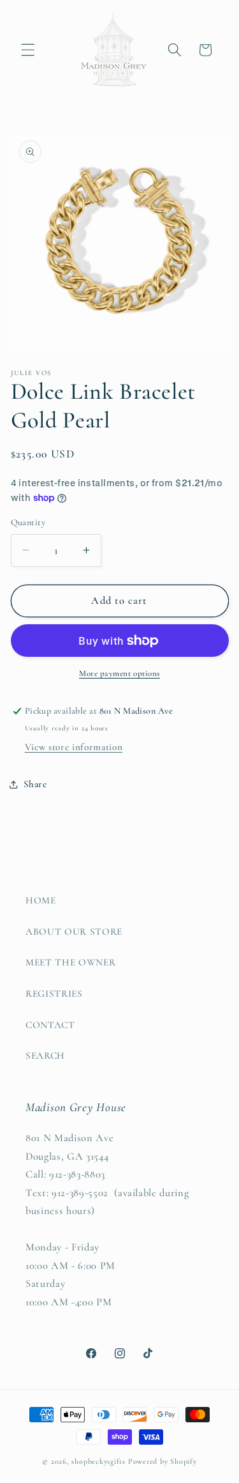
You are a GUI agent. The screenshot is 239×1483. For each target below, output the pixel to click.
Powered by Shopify (162, 1461)
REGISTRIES (54, 993)
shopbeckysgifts (98, 1461)
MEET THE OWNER (70, 962)
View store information (74, 747)
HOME (40, 900)
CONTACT (50, 1025)
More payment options (119, 673)
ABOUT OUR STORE (73, 931)
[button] (28, 50)
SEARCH (45, 1055)
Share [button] (35, 784)
